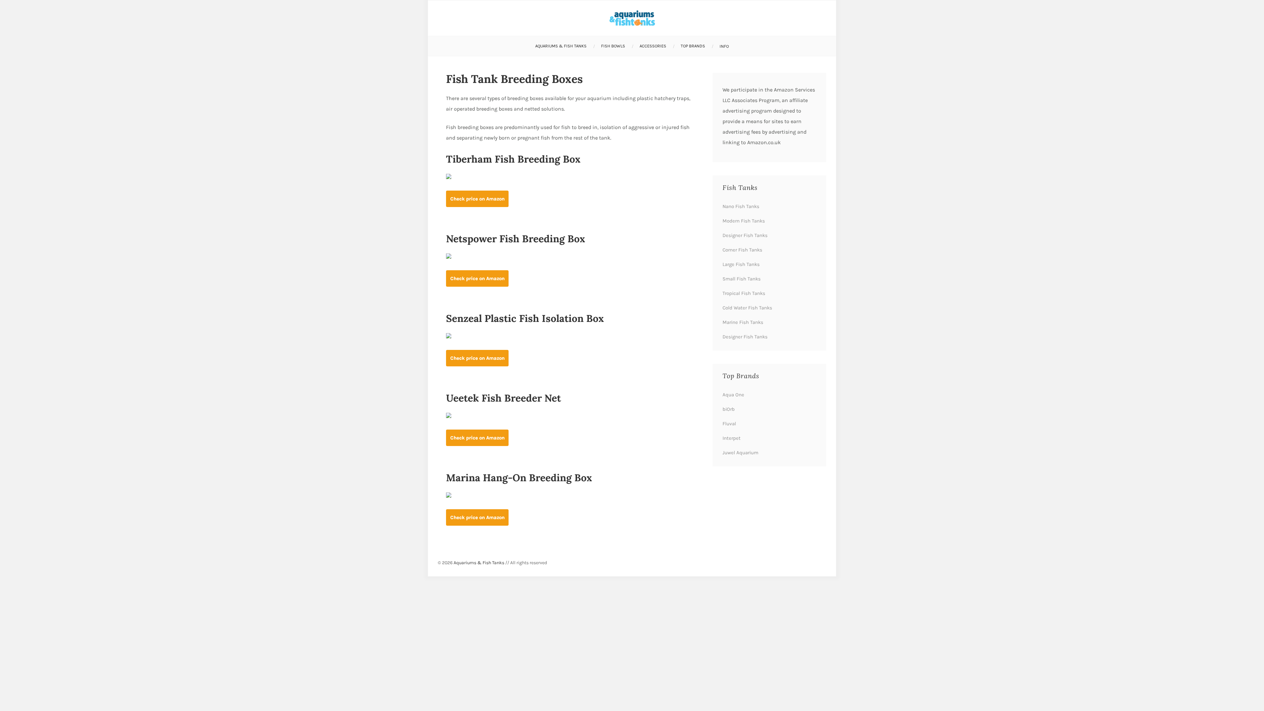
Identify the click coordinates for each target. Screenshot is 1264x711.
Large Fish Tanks (741, 264)
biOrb (729, 409)
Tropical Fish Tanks (744, 293)
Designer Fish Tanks (745, 235)
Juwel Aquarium (740, 453)
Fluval (729, 424)
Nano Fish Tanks (741, 206)
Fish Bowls (613, 45)
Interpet (732, 438)
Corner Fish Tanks (742, 250)
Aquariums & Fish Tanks (561, 45)
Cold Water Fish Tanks (747, 308)
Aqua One (733, 395)
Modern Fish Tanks (744, 221)
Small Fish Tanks (742, 279)
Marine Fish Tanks (743, 322)
